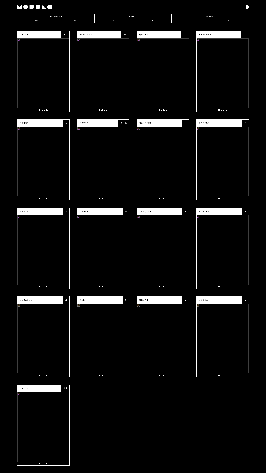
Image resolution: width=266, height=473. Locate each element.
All (36, 21)
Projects (56, 16)
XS (75, 21)
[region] (43, 75)
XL (229, 21)
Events (210, 16)
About (133, 16)
